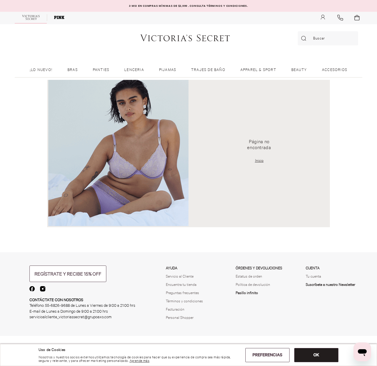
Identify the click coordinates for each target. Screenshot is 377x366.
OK (316, 354)
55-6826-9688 (57, 305)
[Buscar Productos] (304, 38)
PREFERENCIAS (267, 354)
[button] (67, 273)
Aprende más (140, 361)
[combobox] (328, 38)
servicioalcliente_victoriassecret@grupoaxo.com (70, 316)
